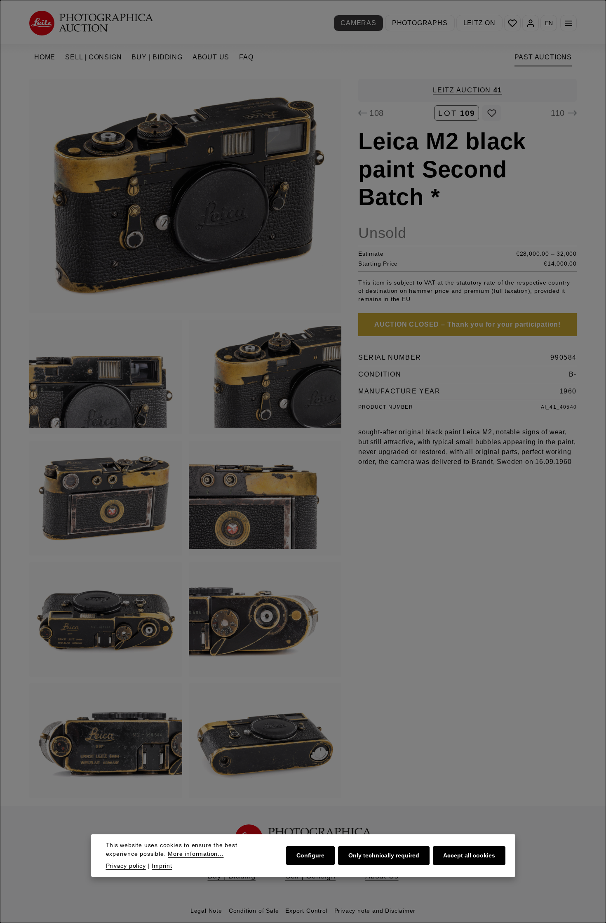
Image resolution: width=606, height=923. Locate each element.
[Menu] (568, 23)
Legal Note (206, 910)
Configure (310, 855)
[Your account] (530, 23)
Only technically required (383, 855)
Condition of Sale (254, 910)
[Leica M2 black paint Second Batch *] (185, 196)
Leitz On (479, 22)
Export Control (306, 910)
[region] (185, 438)
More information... (195, 853)
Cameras (358, 22)
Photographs (420, 22)
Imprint (162, 865)
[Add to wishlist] (491, 113)
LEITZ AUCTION (467, 90)
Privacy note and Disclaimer (375, 910)
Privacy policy (126, 865)
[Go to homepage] (91, 23)
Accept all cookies (469, 855)
